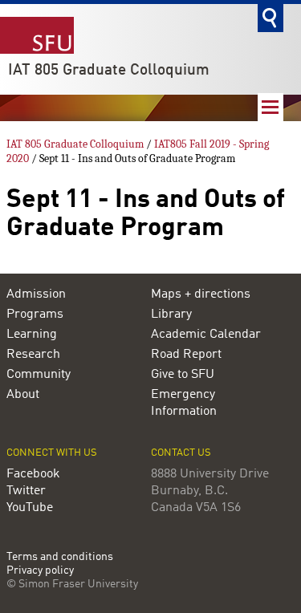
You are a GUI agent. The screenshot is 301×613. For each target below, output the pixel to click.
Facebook (33, 474)
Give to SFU (182, 374)
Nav (270, 107)
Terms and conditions (59, 557)
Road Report (186, 354)
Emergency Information (184, 403)
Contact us (181, 453)
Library (171, 314)
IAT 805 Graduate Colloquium (108, 71)
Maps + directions (200, 294)
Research (33, 354)
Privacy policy (40, 571)
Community (38, 374)
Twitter (26, 491)
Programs (34, 314)
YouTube (29, 507)
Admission (36, 294)
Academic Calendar (206, 334)
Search (270, 18)
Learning (31, 334)
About (22, 394)
